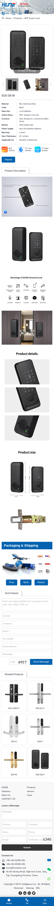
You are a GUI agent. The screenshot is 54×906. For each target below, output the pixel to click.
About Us (6, 795)
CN (7, 13)
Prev (11, 582)
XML (38, 888)
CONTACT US (8, 799)
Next (25, 582)
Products (18, 18)
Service (30, 791)
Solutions (6, 791)
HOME (5, 787)
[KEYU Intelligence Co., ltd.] (16, 8)
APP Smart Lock (32, 18)
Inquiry (8, 159)
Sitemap (30, 888)
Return (41, 582)
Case (29, 795)
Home (8, 18)
